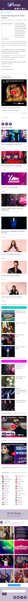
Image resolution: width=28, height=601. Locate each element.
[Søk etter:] (14, 591)
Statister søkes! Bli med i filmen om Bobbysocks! (12, 209)
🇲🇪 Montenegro (20, 481)
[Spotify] (23, 9)
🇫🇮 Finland (5, 490)
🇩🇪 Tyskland (19, 501)
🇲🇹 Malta (18, 478)
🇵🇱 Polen (18, 485)
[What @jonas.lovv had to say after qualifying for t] (21, 576)
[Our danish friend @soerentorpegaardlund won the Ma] (7, 576)
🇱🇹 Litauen (5, 504)
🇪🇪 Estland (5, 488)
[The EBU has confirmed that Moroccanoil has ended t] (21, 533)
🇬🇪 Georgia (5, 492)
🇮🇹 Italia (4, 497)
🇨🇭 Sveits (18, 495)
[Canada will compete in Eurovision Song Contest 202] (21, 547)
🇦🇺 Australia (5, 481)
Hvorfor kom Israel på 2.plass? (10, 275)
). (18, 53)
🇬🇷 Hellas (5, 494)
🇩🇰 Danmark (6, 487)
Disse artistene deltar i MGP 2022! (11, 166)
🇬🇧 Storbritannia (20, 494)
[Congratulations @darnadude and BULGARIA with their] (7, 561)
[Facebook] (15, 9)
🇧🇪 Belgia (5, 483)
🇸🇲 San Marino (19, 490)
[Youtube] (18, 9)
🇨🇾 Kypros (5, 501)
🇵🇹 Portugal (19, 487)
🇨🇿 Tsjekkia (18, 499)
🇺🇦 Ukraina (18, 504)
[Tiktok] (25, 9)
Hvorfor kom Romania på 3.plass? (11, 297)
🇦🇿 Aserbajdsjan (7, 479)
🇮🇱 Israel (4, 495)
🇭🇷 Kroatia (5, 499)
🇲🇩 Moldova (19, 479)
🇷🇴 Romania (19, 488)
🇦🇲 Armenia (5, 478)
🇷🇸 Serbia (18, 492)
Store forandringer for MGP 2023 (11, 144)
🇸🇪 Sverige (18, 497)
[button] (3, 8)
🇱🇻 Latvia (5, 502)
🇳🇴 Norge (18, 483)
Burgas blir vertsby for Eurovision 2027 (21, 311)
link (17, 53)
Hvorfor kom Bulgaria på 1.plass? (11, 254)
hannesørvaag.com (14, 110)
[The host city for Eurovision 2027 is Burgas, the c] (7, 547)
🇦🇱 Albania (4, 476)
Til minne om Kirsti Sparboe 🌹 (20, 377)
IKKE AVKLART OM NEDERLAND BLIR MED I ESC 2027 (13, 232)
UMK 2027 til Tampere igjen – (10, 187)
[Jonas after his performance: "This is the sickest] (21, 561)
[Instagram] (20, 9)
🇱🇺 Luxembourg (20, 476)
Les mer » (3, 148)
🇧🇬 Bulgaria (5, 485)
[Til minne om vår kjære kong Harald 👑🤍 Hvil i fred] (7, 533)
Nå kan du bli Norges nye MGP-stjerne (21, 401)
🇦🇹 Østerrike (19, 502)
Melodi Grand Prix (6, 12)
